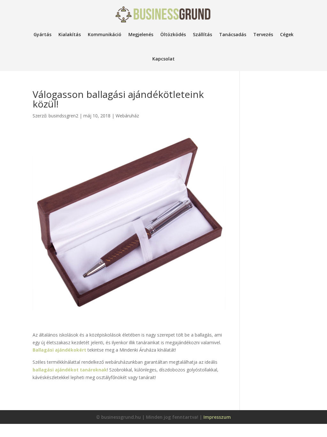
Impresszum (217, 417)
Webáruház (127, 116)
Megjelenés (140, 34)
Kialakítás (69, 34)
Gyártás (42, 34)
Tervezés (263, 34)
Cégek (286, 34)
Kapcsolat (163, 59)
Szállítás (202, 34)
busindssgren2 (63, 116)
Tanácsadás (232, 34)
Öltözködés (173, 34)
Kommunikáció (104, 34)
